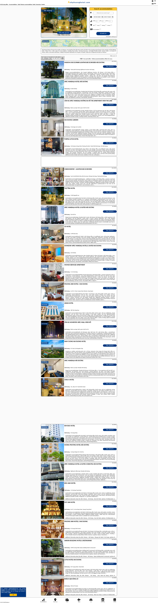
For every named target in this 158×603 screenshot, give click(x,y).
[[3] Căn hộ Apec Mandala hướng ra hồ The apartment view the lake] (52, 108)
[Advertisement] (79, 410)
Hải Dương (44, 64)
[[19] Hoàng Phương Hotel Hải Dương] (52, 452)
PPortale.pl (7, 602)
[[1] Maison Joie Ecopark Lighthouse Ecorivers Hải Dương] (52, 70)
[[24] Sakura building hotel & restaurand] (52, 548)
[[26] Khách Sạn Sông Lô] (52, 586)
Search (103, 33)
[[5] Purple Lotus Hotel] (52, 147)
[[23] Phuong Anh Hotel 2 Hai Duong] (52, 529)
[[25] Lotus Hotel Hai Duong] (52, 567)
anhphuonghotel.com (79, 2)
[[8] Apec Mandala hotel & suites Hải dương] (52, 215)
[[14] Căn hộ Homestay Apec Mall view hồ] (52, 330)
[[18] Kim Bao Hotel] (52, 433)
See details (110, 66)
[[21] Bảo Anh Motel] (52, 491)
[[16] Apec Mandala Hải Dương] (52, 368)
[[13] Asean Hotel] (52, 311)
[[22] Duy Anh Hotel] (52, 510)
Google (3, 589)
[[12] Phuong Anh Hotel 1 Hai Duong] (52, 291)
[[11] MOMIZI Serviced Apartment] (52, 272)
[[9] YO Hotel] (52, 234)
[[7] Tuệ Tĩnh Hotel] (52, 196)
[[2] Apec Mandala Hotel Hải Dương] (52, 89)
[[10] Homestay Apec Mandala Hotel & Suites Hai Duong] (52, 253)
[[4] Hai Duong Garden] (52, 127)
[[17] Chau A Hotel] (52, 387)
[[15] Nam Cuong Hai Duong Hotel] (52, 349)
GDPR (9, 592)
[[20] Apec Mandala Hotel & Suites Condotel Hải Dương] (52, 472)
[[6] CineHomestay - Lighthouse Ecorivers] (52, 177)
